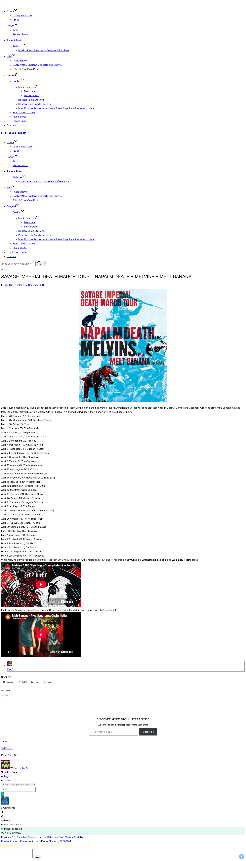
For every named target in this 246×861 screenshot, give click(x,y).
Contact (11, 125)
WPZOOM (65, 841)
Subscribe (148, 731)
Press (16, 19)
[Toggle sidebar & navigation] (2, 269)
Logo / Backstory (22, 15)
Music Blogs (20, 116)
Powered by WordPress (14, 841)
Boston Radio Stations (31, 99)
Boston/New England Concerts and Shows (37, 65)
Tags (15, 30)
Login (6, 776)
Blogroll (11, 75)
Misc (9, 56)
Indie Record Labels (24, 112)
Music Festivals (27, 87)
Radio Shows (20, 60)
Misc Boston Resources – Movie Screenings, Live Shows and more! (56, 108)
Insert (37, 857)
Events (17, 285)
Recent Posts (20, 34)
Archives (17, 46)
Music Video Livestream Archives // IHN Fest (43, 50)
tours (10, 748)
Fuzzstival (29, 91)
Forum (11, 25)
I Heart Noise (15, 133)
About (10, 11)
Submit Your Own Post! (26, 69)
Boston (17, 81)
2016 (3, 748)
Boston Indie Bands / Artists (34, 104)
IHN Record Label (17, 121)
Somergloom (31, 95)
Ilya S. (8, 285)
